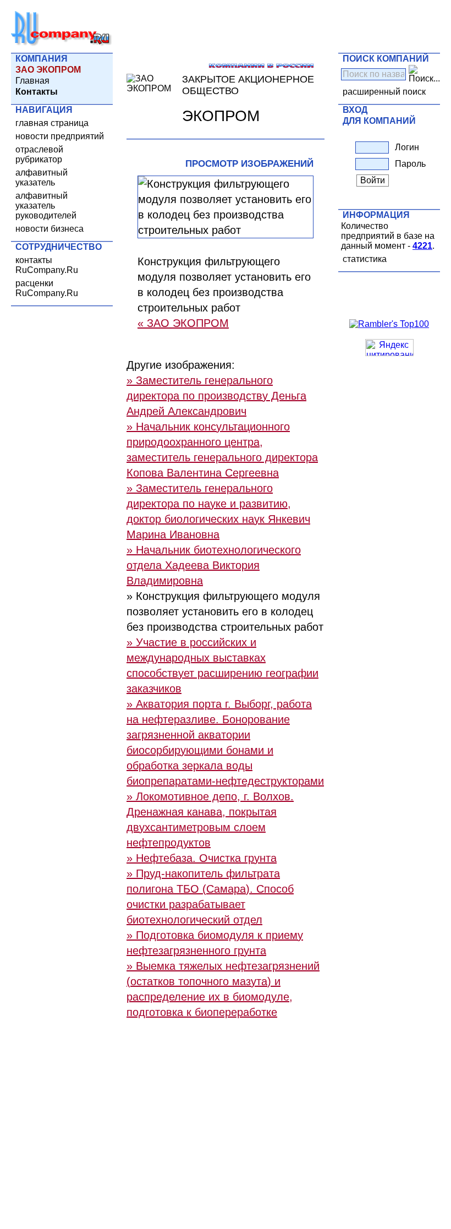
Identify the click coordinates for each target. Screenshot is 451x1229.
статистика (365, 259)
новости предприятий (59, 136)
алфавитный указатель (41, 177)
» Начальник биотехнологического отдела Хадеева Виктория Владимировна (214, 565)
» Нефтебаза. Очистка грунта (202, 858)
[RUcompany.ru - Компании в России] (61, 43)
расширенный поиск (384, 91)
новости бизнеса (49, 228)
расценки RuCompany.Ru (46, 288)
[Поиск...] (424, 74)
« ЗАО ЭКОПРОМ (183, 323)
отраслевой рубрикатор (39, 154)
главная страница (52, 123)
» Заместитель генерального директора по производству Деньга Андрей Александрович (216, 395)
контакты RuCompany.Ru (46, 265)
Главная (32, 80)
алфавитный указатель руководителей (45, 205)
